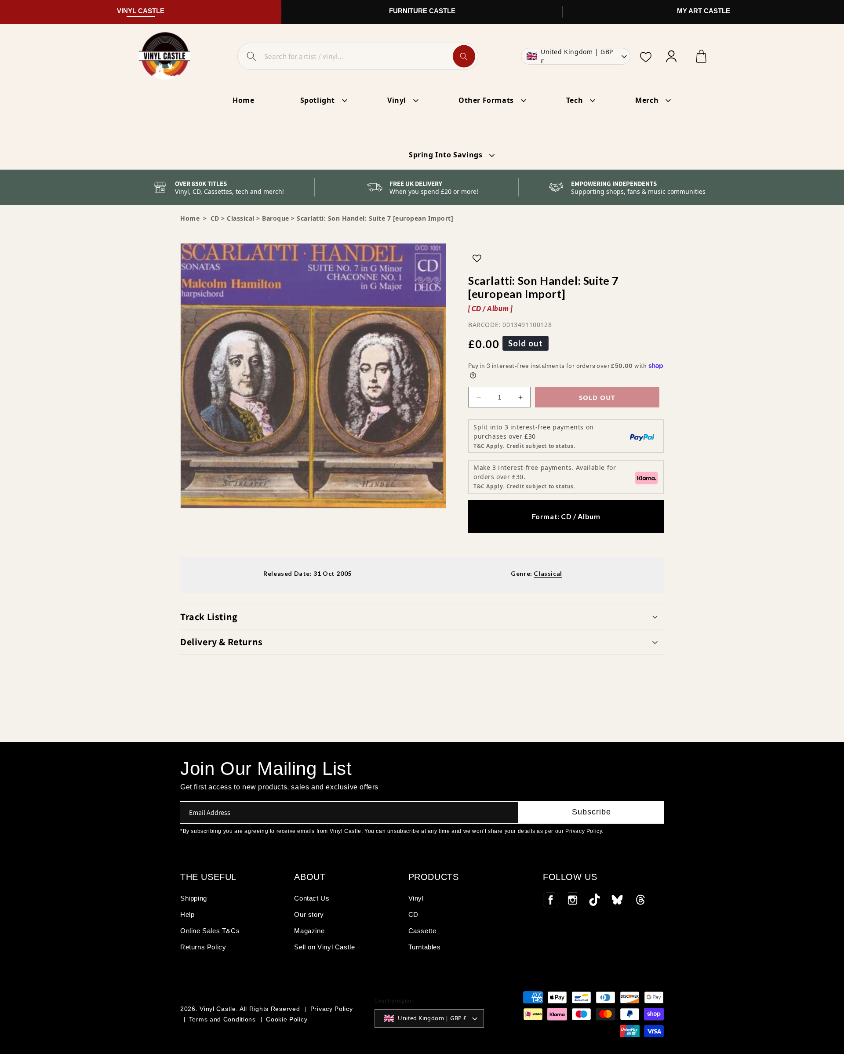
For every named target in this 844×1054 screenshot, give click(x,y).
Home (190, 218)
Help (187, 914)
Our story (309, 914)
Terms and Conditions (222, 1019)
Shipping (193, 898)
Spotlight (317, 100)
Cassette (422, 930)
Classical (241, 218)
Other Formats (486, 100)
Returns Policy (203, 947)
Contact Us (311, 898)
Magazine (309, 930)
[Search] (464, 56)
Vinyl (396, 100)
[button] (422, 616)
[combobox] (357, 56)
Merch (646, 100)
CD (413, 914)
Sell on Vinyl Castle (324, 947)
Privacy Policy (331, 1008)
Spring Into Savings (445, 155)
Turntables (424, 947)
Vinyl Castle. (219, 1008)
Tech (574, 100)
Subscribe (591, 811)
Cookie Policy (286, 1019)
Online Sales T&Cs (210, 930)
